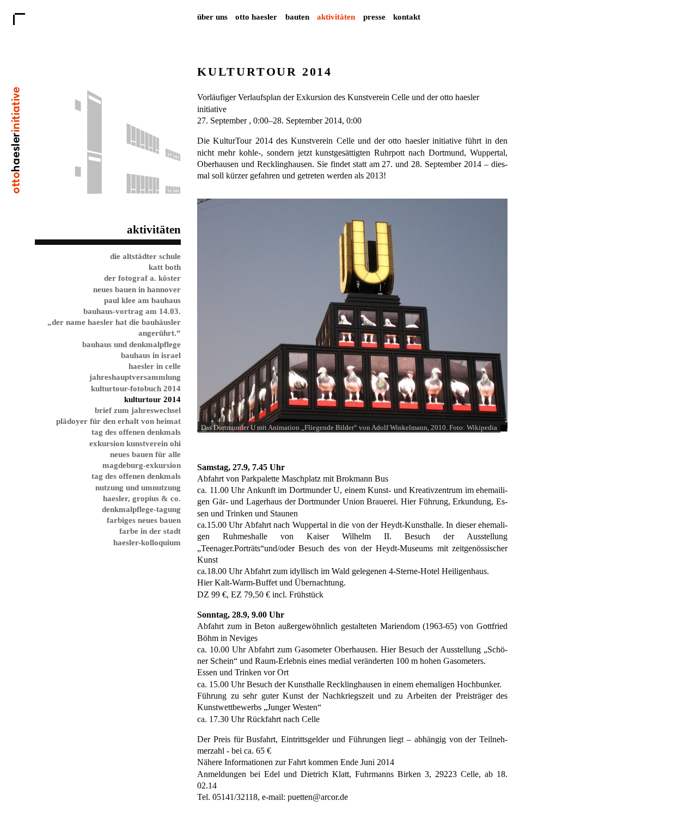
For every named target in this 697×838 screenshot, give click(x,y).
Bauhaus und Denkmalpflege (131, 344)
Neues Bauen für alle (145, 454)
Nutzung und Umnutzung (138, 487)
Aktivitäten (336, 16)
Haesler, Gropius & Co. (142, 498)
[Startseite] (15, 190)
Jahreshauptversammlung (135, 376)
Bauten (297, 16)
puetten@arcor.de (318, 797)
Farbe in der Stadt (150, 530)
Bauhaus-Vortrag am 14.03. (132, 311)
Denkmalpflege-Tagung (141, 509)
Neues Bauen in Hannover (137, 289)
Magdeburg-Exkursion (141, 465)
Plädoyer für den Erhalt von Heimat (118, 421)
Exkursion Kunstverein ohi (135, 443)
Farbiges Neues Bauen (144, 520)
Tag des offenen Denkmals (136, 431)
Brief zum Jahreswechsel (138, 410)
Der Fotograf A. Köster (142, 277)
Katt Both (165, 267)
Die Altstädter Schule (145, 256)
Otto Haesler (256, 16)
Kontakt (406, 16)
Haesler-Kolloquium (147, 542)
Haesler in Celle (155, 366)
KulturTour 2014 (152, 399)
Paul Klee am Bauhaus (142, 300)
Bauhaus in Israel (151, 355)
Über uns (212, 16)
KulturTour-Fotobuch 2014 (136, 388)
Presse (374, 16)
